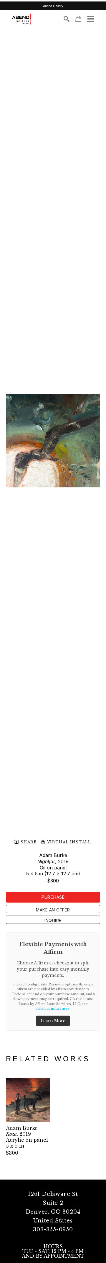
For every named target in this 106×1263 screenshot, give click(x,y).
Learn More (53, 1020)
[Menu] (90, 19)
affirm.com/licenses (52, 1008)
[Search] (66, 19)
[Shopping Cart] (78, 18)
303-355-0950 (53, 1229)
